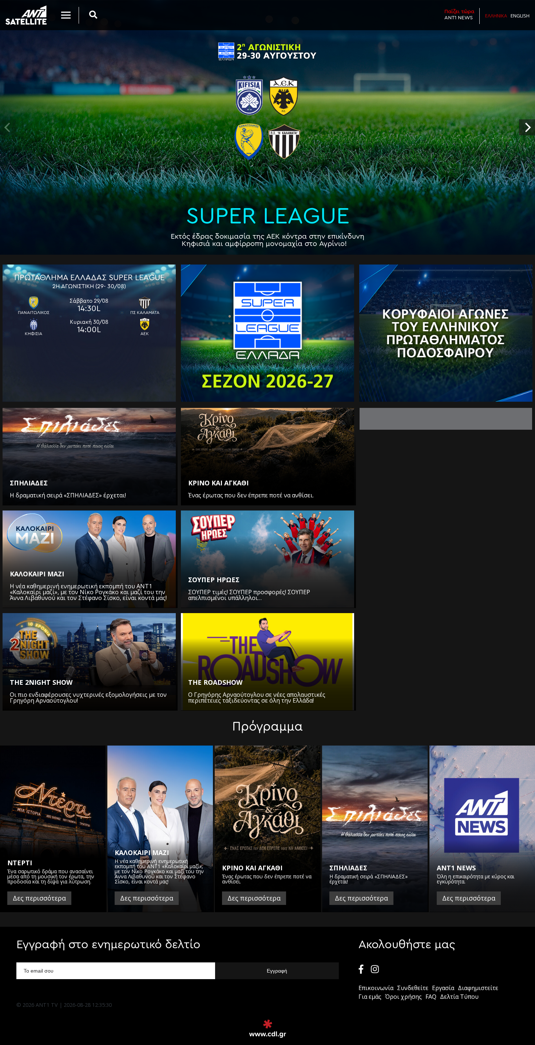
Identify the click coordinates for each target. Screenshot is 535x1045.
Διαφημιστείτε (478, 988)
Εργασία (443, 988)
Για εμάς (369, 997)
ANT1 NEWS (459, 14)
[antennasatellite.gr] (26, 15)
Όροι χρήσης (403, 997)
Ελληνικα (496, 15)
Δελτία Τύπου (459, 997)
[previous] (8, 127)
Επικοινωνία (375, 988)
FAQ (430, 997)
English (520, 15)
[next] (527, 127)
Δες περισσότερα (39, 898)
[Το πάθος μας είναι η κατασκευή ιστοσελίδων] (267, 1029)
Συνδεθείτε (412, 988)
